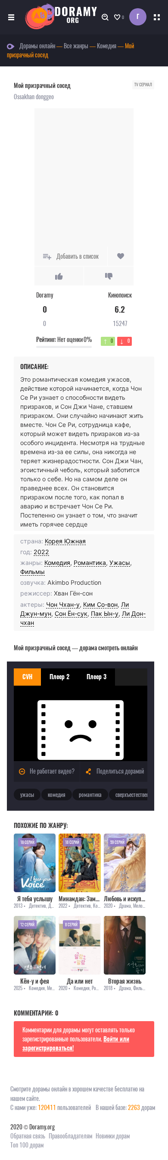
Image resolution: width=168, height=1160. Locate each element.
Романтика (90, 562)
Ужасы (119, 562)
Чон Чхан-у (63, 604)
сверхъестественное (135, 794)
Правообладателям (70, 1136)
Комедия (57, 562)
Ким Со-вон (100, 604)
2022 (41, 551)
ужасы (27, 794)
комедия (56, 794)
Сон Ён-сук (71, 613)
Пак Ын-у (104, 613)
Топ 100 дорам (27, 1145)
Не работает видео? (51, 771)
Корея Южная (65, 541)
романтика (90, 794)
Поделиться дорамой (119, 771)
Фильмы (32, 571)
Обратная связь (27, 1136)
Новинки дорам (113, 1136)
